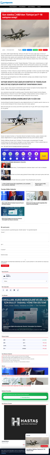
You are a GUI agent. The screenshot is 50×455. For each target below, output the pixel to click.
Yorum (3, 232)
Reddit (40, 49)
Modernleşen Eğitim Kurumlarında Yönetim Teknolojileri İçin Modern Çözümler (18, 358)
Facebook (29, 49)
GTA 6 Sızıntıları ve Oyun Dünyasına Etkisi (11, 360)
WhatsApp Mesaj (25, 397)
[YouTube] (14, 290)
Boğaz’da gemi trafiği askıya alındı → (40, 184)
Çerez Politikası (31, 6)
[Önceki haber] (43, 299)
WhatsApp (35, 49)
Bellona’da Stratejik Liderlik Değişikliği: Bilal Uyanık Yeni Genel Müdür (16, 357)
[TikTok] (17, 290)
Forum (39, 6)
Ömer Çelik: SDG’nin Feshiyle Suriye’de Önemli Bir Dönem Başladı (16, 356)
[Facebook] (3, 290)
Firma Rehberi (22, 6)
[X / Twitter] (6, 290)
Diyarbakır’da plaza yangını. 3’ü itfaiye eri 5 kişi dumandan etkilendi (16, 361)
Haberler (2, 11)
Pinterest (45, 49)
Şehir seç (5, 278)
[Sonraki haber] (46, 299)
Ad (2, 244)
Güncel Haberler (13, 6)
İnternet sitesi (4, 254)
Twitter (24, 49)
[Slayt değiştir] (22, 444)
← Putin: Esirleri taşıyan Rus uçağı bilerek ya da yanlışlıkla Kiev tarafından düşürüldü (16, 184)
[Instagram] (10, 290)
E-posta (3, 249)
